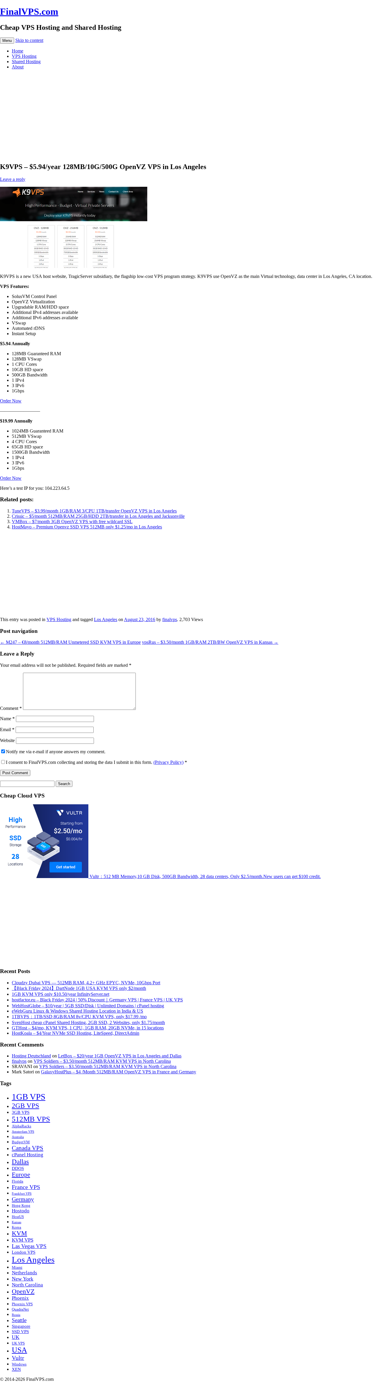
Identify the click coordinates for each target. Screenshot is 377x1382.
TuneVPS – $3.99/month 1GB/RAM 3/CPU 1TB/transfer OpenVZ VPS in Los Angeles (94, 510)
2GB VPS (25, 1105)
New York (22, 1279)
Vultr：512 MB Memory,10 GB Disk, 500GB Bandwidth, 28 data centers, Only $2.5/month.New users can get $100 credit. (204, 876)
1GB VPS (28, 1096)
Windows (19, 1364)
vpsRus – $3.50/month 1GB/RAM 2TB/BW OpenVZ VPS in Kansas (210, 642)
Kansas (16, 1222)
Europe (21, 1174)
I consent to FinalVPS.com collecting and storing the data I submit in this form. (96, 762)
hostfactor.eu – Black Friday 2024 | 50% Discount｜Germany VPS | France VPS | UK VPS (97, 999)
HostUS (18, 1216)
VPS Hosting (24, 56)
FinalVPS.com (29, 11)
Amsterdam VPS (23, 1131)
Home (17, 50)
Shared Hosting (26, 61)
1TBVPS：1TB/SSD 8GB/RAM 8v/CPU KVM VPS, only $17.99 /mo (79, 1016)
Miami (17, 1267)
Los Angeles (105, 619)
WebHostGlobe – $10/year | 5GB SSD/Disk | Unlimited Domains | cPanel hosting (88, 1005)
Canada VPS (27, 1148)
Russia (16, 1314)
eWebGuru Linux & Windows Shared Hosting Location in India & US (77, 1010)
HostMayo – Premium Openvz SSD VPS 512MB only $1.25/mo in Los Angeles (87, 526)
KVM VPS (22, 1240)
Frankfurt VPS (22, 1193)
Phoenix (20, 1298)
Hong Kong (21, 1205)
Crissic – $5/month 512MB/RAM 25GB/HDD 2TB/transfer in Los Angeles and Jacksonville (98, 516)
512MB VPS (31, 1119)
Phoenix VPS (22, 1304)
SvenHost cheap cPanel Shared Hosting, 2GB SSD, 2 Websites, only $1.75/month (88, 1022)
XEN (16, 1369)
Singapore (21, 1326)
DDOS (18, 1168)
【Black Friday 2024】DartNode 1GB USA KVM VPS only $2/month (79, 988)
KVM (19, 1233)
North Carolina (27, 1285)
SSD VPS (20, 1331)
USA (19, 1350)
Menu (7, 40)
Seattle (19, 1320)
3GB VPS (20, 1112)
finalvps (169, 619)
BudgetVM (21, 1142)
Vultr (18, 1358)
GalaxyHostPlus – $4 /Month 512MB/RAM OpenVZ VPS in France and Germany (118, 1071)
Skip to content (29, 40)
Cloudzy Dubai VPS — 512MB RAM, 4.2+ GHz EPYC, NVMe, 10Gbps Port (86, 982)
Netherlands (24, 1272)
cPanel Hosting (27, 1154)
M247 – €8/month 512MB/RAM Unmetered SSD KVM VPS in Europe (70, 642)
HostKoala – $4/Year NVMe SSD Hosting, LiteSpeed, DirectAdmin (75, 1033)
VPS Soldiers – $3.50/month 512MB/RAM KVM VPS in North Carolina (102, 1061)
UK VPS (18, 1343)
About (18, 66)
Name (7, 718)
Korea (16, 1227)
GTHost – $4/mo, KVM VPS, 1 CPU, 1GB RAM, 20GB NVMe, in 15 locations (88, 1027)
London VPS (23, 1252)
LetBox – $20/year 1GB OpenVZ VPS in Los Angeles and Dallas (119, 1055)
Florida (17, 1181)
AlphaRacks (21, 1126)
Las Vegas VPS (29, 1246)
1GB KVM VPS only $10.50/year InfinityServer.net (60, 994)
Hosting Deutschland (31, 1055)
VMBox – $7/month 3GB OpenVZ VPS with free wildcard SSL (72, 521)
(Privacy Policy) (168, 762)
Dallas (20, 1161)
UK (15, 1337)
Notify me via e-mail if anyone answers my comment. (55, 751)
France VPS (26, 1187)
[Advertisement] (188, 115)
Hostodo (20, 1211)
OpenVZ (23, 1291)
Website (7, 740)
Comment (11, 708)
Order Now (11, 400)
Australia (18, 1137)
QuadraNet (20, 1309)
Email (7, 729)
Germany (23, 1199)
